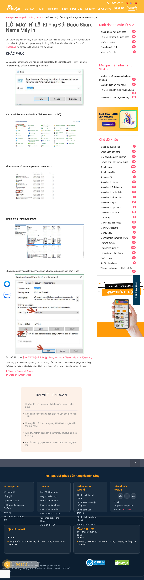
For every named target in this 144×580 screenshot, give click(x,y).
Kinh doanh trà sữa (110, 212)
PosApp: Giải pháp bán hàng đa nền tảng (72, 476)
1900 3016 (126, 509)
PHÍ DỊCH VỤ (52, 9)
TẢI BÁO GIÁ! (136, 290)
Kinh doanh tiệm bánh (111, 207)
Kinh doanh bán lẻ (109, 182)
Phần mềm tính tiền (49, 509)
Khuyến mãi (106, 177)
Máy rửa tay (106, 232)
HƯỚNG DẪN (90, 9)
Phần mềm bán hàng (50, 505)
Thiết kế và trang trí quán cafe (115, 37)
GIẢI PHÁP (29, 9)
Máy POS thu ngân (49, 492)
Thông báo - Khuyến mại (112, 253)
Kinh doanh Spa (108, 202)
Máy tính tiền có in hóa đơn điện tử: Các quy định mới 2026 (50, 415)
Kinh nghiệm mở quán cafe (113, 32)
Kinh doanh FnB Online (111, 187)
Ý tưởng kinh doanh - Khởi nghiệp (116, 268)
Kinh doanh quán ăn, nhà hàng (115, 97)
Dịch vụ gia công (11, 500)
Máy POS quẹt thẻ (109, 227)
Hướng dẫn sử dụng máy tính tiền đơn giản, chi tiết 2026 (49, 405)
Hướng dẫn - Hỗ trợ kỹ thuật (114, 162)
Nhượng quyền (108, 42)
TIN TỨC (64, 9)
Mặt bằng (105, 217)
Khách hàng (106, 167)
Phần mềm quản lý (110, 248)
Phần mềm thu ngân (50, 513)
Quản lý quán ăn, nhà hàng (113, 85)
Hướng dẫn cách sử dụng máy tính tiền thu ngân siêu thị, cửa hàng (50, 424)
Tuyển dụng (106, 258)
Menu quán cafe (108, 52)
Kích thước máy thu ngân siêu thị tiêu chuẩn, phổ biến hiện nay (51, 434)
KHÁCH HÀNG (76, 9)
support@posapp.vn (123, 505)
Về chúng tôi (9, 492)
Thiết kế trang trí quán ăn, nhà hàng (117, 90)
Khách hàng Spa (108, 172)
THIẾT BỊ (40, 9)
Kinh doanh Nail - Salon (112, 192)
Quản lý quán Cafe (109, 47)
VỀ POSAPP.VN (104, 9)
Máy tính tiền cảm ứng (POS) (115, 238)
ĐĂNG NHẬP (119, 8)
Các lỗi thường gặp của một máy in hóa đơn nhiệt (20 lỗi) (50, 444)
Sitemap (7, 512)
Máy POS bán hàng (49, 500)
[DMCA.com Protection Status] (127, 562)
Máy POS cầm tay (48, 496)
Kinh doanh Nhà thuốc (111, 197)
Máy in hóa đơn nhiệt (111, 222)
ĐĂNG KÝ (132, 8)
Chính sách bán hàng (110, 152)
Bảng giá (8, 496)
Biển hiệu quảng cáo (110, 147)
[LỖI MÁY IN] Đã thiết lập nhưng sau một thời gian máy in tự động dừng (57, 357)
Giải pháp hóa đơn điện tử (113, 157)
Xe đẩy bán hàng (109, 263)
